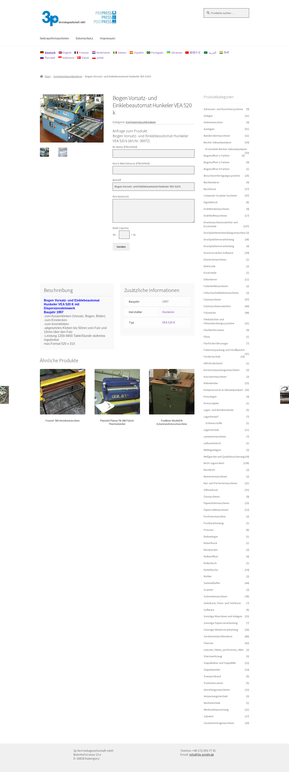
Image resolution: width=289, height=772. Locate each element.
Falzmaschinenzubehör (217, 306)
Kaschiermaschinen (215, 376)
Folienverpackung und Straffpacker (224, 350)
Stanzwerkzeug (213, 656)
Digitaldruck (211, 202)
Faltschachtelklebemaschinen (221, 293)
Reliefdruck (210, 543)
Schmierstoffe (213, 423)
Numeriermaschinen (215, 476)
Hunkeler (168, 312)
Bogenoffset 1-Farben (216, 155)
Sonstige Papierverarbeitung (221, 623)
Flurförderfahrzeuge (216, 343)
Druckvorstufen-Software (218, 253)
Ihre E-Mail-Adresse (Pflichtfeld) (131, 163)
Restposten (211, 549)
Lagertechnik (211, 430)
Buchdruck (210, 189)
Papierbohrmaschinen (216, 503)
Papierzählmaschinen (216, 510)
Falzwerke (210, 312)
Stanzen (208, 643)
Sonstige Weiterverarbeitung (221, 629)
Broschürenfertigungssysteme (222, 175)
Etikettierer (210, 279)
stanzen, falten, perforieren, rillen (224, 650)
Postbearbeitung (214, 523)
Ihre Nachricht (121, 196)
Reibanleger (211, 536)
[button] (98, 100)
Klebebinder (211, 383)
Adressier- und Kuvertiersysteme (223, 109)
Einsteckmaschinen (215, 259)
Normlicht (209, 470)
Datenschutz (84, 38)
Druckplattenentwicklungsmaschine (225, 232)
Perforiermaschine (215, 516)
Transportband (212, 676)
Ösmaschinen (212, 496)
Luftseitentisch (212, 443)
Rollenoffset (211, 556)
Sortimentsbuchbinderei (67, 76)
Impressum (107, 38)
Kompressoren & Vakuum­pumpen (223, 390)
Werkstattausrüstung (216, 709)
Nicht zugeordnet (214, 463)
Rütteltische (211, 570)
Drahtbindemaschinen (216, 209)
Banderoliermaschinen (217, 135)
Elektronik (209, 266)
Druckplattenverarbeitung (219, 239)
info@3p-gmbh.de (201, 754)
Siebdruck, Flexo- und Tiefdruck (222, 603)
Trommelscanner (213, 683)
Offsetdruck (211, 490)
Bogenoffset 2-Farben (216, 162)
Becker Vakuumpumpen (217, 142)
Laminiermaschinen (215, 436)
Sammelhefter (212, 583)
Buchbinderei (211, 182)
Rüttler (208, 576)
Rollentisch (210, 563)
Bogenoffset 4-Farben (216, 169)
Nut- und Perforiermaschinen (220, 483)
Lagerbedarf (211, 416)
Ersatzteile (210, 272)
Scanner (208, 589)
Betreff (117, 180)
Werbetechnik (212, 703)
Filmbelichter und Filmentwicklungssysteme (219, 321)
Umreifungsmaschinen (217, 689)
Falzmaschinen (212, 299)
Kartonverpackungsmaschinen (221, 370)
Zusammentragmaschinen (219, 723)
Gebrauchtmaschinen (54, 38)
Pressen (209, 530)
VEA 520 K (168, 322)
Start (48, 76)
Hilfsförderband (213, 363)
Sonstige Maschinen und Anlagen (223, 616)
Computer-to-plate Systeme (220, 195)
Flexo (207, 336)
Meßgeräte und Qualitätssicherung (224, 456)
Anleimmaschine (213, 122)
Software (209, 610)
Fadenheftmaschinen (216, 286)
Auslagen (209, 129)
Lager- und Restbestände (219, 410)
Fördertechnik (212, 356)
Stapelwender (212, 669)
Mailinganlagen (212, 450)
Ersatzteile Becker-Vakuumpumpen (226, 149)
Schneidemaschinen (215, 596)
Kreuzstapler (211, 403)
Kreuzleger (210, 396)
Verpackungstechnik (216, 696)
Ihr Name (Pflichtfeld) (125, 147)
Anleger (208, 116)
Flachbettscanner (214, 330)
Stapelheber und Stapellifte (220, 663)
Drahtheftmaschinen (215, 215)
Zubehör (209, 716)
